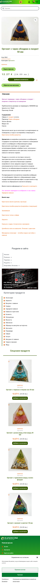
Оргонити (11, 60)
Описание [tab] (6, 94)
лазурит (10, 117)
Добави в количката (21, 79)
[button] (37, 557)
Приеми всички (20, 570)
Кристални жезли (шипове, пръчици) (14, 202)
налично (20, 385)
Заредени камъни (8, 193)
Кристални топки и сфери (10, 215)
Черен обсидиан (14, 119)
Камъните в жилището (29, 186)
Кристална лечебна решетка (11, 135)
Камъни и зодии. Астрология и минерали (15, 224)
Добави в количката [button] (20, 398)
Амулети (5, 219)
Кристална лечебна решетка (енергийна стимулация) (19, 206)
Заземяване (6, 211)
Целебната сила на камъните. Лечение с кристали (18, 228)
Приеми (20, 575)
